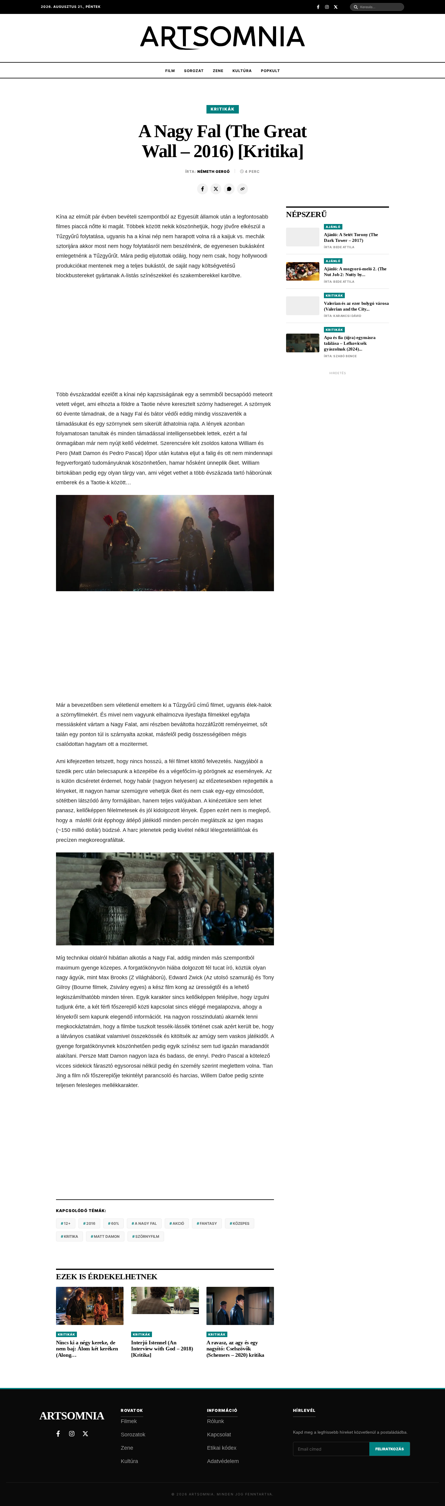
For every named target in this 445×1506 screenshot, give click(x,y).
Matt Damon (107, 1236)
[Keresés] (356, 7)
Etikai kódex (221, 1448)
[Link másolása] (242, 188)
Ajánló (333, 227)
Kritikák (223, 109)
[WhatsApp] (229, 188)
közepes (241, 1223)
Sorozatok (133, 1435)
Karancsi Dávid (347, 316)
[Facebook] (202, 188)
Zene (218, 70)
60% (115, 1223)
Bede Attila (343, 247)
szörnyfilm (147, 1236)
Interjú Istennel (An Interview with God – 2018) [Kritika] (162, 1349)
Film (170, 70)
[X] (215, 188)
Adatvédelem (223, 1461)
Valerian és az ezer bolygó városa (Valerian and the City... (356, 306)
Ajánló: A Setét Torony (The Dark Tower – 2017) (351, 237)
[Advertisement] (165, 335)
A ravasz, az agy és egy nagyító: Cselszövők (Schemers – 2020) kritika (235, 1349)
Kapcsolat (219, 1435)
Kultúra (242, 70)
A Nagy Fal (146, 1223)
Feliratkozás (389, 1449)
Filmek (129, 1421)
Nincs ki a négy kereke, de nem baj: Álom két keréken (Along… (87, 1349)
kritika (71, 1236)
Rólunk (215, 1421)
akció (178, 1223)
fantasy (208, 1223)
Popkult (270, 70)
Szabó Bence (345, 356)
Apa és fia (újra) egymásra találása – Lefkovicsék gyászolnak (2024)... (350, 343)
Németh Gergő (213, 171)
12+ (67, 1223)
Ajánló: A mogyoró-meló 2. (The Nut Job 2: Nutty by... (355, 271)
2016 (90, 1223)
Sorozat (194, 70)
